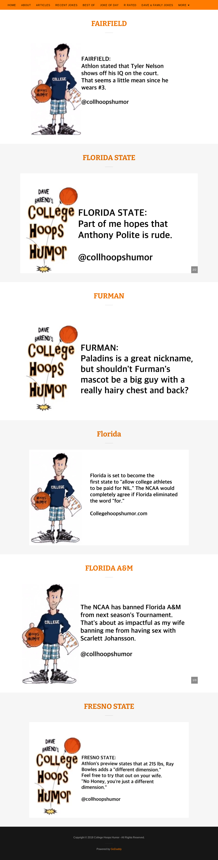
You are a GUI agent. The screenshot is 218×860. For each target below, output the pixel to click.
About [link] (26, 5)
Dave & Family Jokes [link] (157, 5)
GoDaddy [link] (116, 849)
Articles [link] (43, 5)
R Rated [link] (130, 5)
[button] (184, 5)
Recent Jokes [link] (66, 5)
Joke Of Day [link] (109, 5)
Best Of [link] (89, 5)
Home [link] (12, 5)
